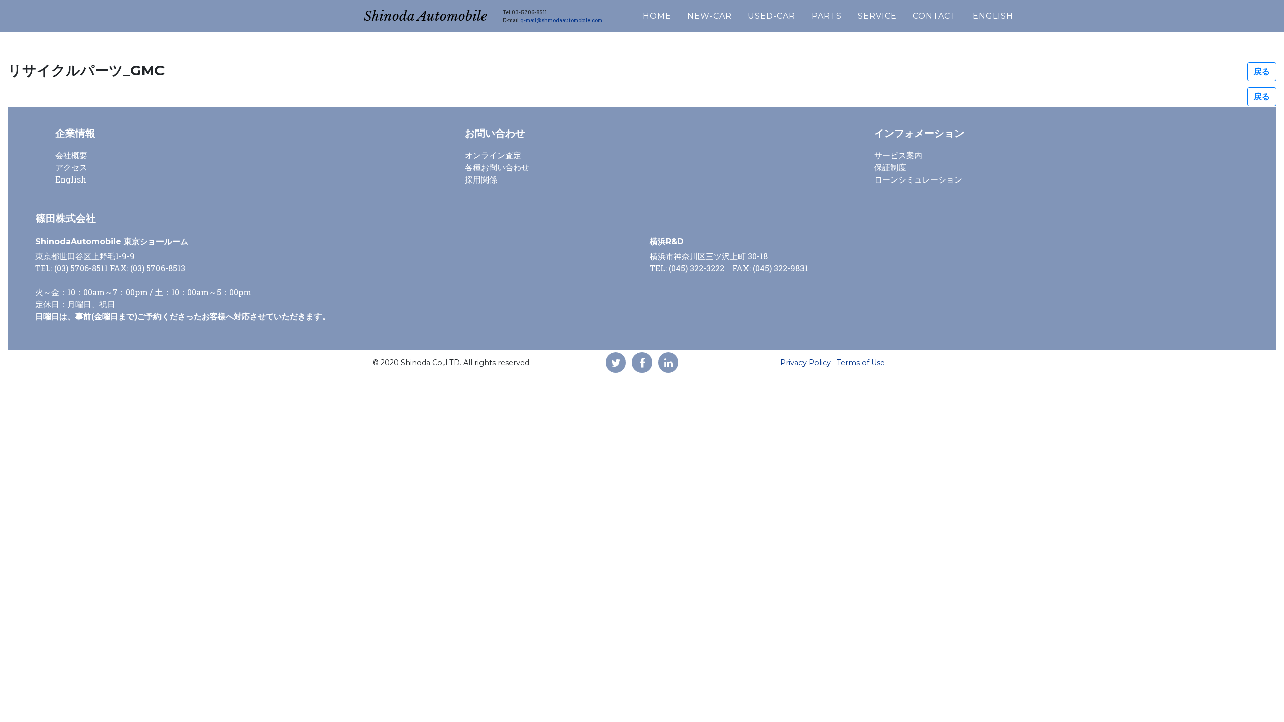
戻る (1262, 71)
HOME (657, 16)
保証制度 (890, 167)
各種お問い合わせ (497, 167)
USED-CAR (771, 16)
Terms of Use (861, 362)
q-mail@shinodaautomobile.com (561, 20)
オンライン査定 (493, 155)
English (70, 179)
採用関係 (481, 179)
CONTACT (934, 16)
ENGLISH (993, 16)
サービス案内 (898, 155)
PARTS (827, 16)
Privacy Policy (805, 362)
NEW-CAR (709, 16)
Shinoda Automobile (425, 16)
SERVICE (877, 16)
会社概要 (71, 155)
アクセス (71, 167)
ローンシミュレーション (918, 179)
